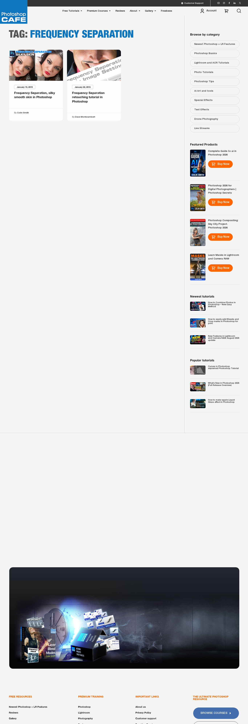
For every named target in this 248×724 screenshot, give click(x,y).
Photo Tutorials (203, 72)
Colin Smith (23, 113)
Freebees (166, 11)
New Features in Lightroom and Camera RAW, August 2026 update (223, 338)
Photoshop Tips (204, 82)
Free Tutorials (70, 11)
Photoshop (84, 706)
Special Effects (203, 100)
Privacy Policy (143, 712)
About (133, 11)
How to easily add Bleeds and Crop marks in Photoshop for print (223, 321)
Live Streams (202, 128)
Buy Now (223, 164)
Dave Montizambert (85, 117)
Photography (85, 718)
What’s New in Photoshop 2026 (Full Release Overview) (223, 384)
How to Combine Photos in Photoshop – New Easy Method (222, 305)
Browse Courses (214, 713)
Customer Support (193, 3)
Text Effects (201, 110)
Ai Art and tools (203, 91)
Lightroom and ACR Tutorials (211, 63)
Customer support (145, 718)
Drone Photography (206, 119)
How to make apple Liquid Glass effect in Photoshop (221, 401)
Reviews (120, 11)
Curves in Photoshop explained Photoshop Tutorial (223, 367)
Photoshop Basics (205, 53)
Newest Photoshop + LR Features (214, 44)
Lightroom (84, 712)
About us (140, 706)
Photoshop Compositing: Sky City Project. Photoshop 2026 (223, 224)
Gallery (149, 11)
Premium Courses (97, 11)
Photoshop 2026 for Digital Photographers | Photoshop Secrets (222, 189)
